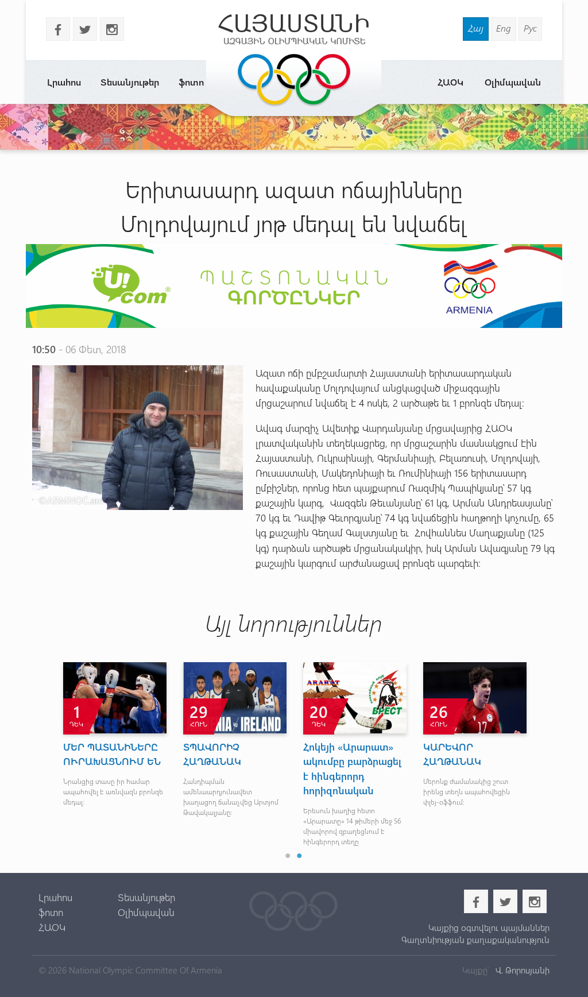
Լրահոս (64, 82)
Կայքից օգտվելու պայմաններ (489, 927)
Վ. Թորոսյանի (521, 970)
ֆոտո (191, 82)
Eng (503, 28)
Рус (530, 28)
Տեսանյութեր (129, 82)
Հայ (475, 28)
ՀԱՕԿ (450, 82)
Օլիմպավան (513, 82)
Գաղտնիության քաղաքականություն (475, 939)
